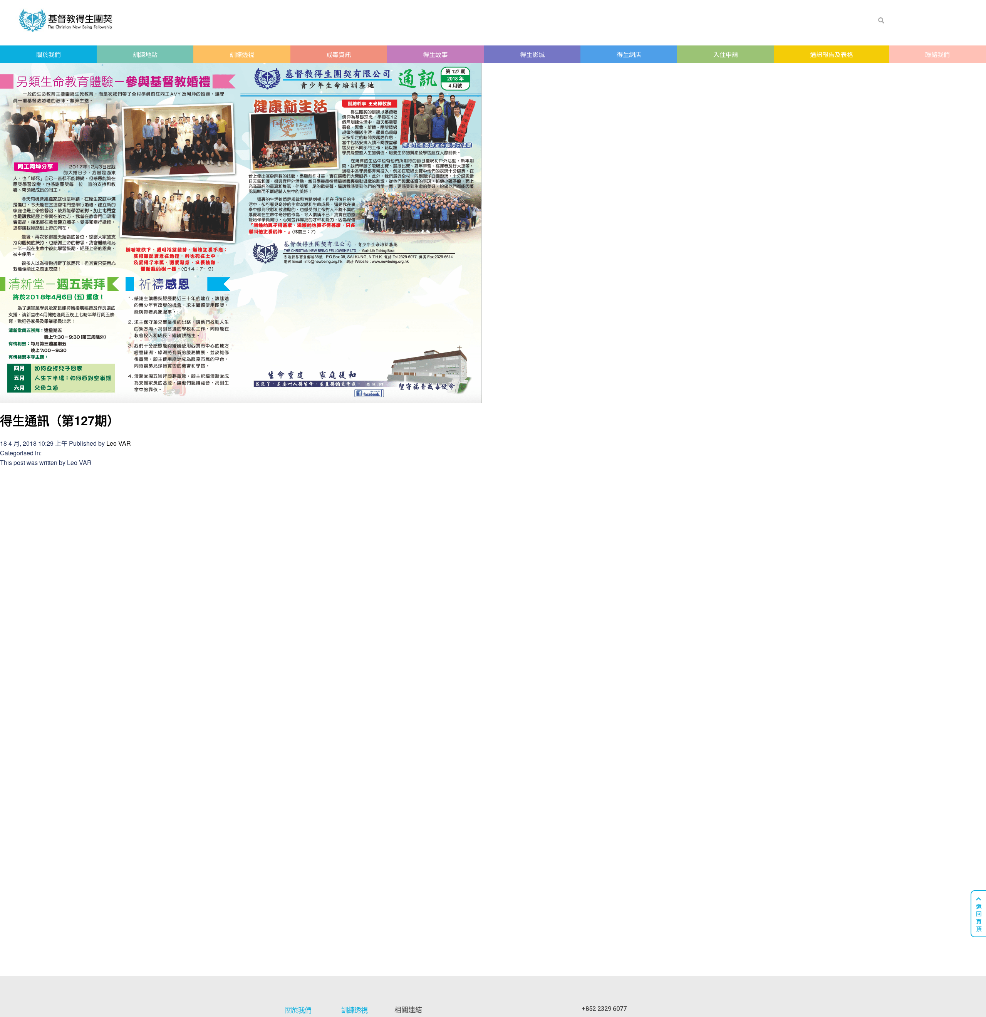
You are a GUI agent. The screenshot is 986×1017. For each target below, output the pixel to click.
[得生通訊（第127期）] (241, 397)
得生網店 (629, 54)
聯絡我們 (937, 54)
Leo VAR (118, 443)
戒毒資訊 (338, 54)
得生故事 (435, 54)
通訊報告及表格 (831, 54)
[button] (978, 913)
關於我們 (48, 54)
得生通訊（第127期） (59, 420)
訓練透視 (242, 54)
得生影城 (532, 54)
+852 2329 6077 (604, 1008)
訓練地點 (145, 54)
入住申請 (725, 54)
